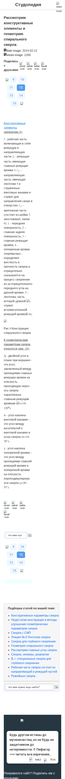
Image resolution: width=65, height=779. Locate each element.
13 (11, 95)
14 (21, 95)
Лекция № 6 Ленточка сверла (30, 637)
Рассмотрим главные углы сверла (34, 650)
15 (14, 103)
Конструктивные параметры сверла (35, 615)
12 (21, 87)
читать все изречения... (33, 754)
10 (22, 79)
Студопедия (28, 4)
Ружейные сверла (23, 676)
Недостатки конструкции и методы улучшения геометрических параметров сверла (34, 624)
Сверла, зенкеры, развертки (30, 654)
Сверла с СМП (21, 632)
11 (11, 87)
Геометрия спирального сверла (32, 645)
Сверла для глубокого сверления (33, 641)
